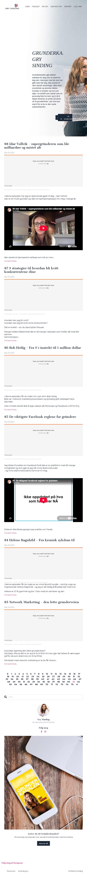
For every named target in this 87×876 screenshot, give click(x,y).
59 (63, 682)
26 (48, 676)
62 (78, 682)
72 (56, 684)
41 (48, 679)
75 (72, 684)
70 (47, 684)
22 (27, 676)
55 (44, 682)
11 (51, 674)
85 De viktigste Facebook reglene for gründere (40, 417)
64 (15, 684)
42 (53, 679)
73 (62, 684)
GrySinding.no (23, 871)
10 (47, 674)
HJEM (27, 6)
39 (37, 679)
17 (79, 674)
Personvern (11, 871)
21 (23, 676)
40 (42, 679)
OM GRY (45, 6)
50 (19, 682)
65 (21, 684)
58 (58, 682)
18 (8, 676)
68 (36, 684)
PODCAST (36, 6)
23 (33, 676)
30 (69, 676)
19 (13, 676)
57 (53, 682)
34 (12, 679)
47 (80, 679)
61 (74, 682)
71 (52, 684)
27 (53, 676)
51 (24, 682)
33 (7, 679)
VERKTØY (68, 6)
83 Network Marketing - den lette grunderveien (41, 602)
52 (29, 682)
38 (32, 679)
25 (43, 676)
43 (58, 679)
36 (22, 679)
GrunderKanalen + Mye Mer (11, 189)
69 (41, 684)
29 (64, 676)
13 (60, 674)
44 (63, 679)
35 (17, 679)
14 (65, 674)
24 (38, 676)
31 (74, 676)
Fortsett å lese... (10, 261)
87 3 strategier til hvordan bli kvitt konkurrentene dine (31, 270)
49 (14, 682)
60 (68, 682)
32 (79, 676)
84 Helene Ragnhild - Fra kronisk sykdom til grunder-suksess (33, 582)
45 (69, 679)
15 (70, 674)
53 (34, 682)
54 (38, 682)
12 (56, 674)
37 (27, 679)
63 (10, 684)
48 (8, 682)
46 (74, 679)
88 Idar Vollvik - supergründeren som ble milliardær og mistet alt (36, 145)
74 (67, 684)
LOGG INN (78, 6)
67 (31, 684)
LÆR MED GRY (56, 6)
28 (58, 676)
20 (17, 676)
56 (48, 682)
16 (74, 674)
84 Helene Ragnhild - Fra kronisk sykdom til (39, 540)
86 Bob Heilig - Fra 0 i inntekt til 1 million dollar (42, 348)
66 (26, 684)
